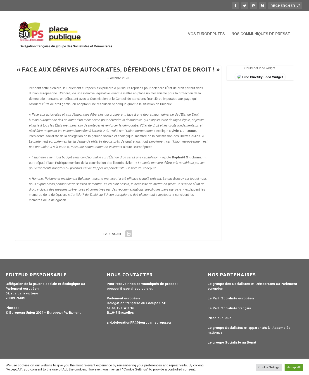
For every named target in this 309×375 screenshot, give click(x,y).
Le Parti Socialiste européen (231, 298)
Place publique (219, 318)
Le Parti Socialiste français (229, 308)
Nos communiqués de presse (261, 34)
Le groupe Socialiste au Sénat (232, 342)
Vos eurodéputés (206, 34)
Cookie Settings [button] (269, 367)
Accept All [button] (294, 367)
